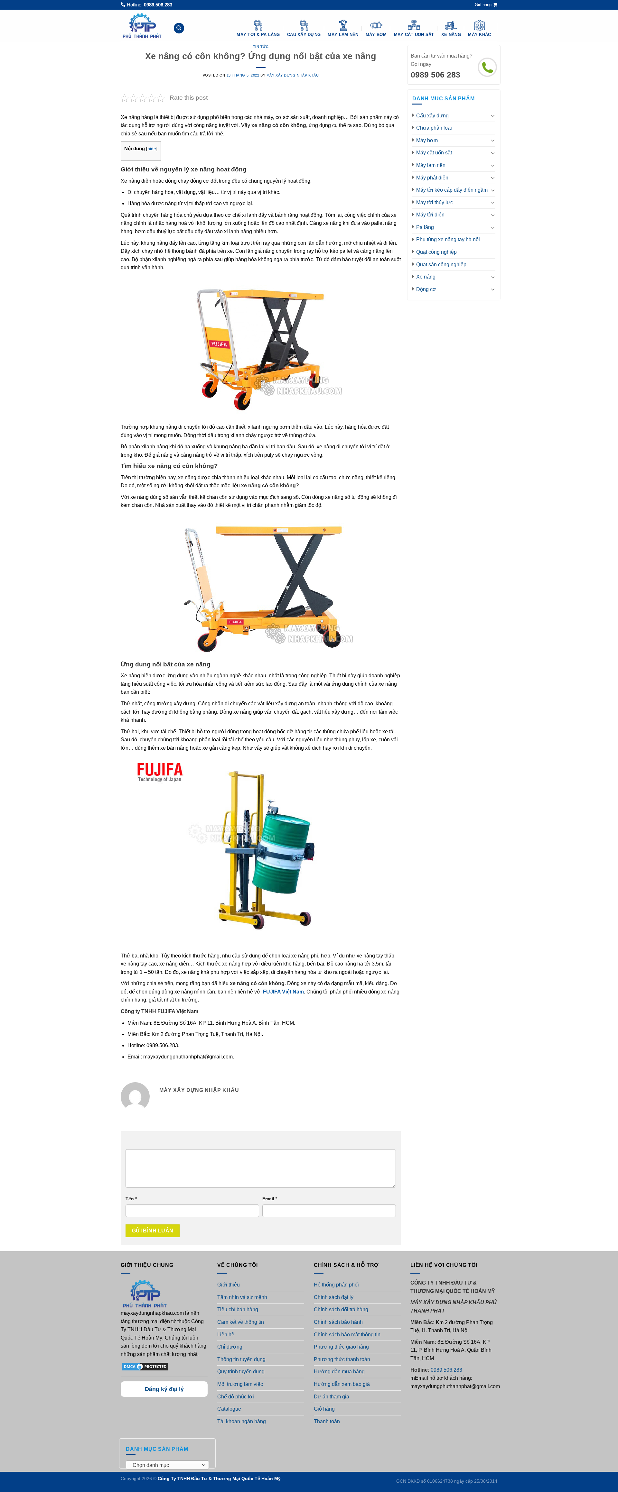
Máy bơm (376, 34)
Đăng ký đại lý (164, 1389)
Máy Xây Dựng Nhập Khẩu (293, 75)
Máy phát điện (432, 177)
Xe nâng (451, 34)
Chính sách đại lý (333, 1297)
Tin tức (261, 47)
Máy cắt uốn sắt (414, 34)
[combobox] (167, 1464)
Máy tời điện (430, 214)
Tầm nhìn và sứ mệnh (242, 1297)
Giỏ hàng (324, 1409)
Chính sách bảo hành (338, 1322)
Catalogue (229, 1409)
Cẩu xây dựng (304, 34)
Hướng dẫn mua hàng (339, 1371)
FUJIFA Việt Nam (283, 991)
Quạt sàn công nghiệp (441, 264)
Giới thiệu (228, 1284)
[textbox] (166, 1465)
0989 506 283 (435, 74)
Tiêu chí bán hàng (237, 1309)
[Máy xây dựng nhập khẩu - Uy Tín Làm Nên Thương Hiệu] (142, 25)
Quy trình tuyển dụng (241, 1371)
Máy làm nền (343, 34)
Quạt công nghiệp (436, 252)
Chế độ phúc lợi (235, 1396)
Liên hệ (225, 1334)
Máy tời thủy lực (434, 202)
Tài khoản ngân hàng (241, 1421)
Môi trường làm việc (240, 1384)
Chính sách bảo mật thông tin (347, 1334)
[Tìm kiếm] (179, 28)
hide (151, 148)
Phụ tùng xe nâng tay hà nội (448, 239)
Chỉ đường (229, 1347)
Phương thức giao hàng (341, 1347)
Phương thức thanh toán (342, 1359)
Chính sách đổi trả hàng (341, 1309)
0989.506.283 (158, 4)
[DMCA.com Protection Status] (145, 1366)
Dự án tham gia (331, 1396)
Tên (131, 1198)
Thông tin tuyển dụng (241, 1359)
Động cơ (426, 289)
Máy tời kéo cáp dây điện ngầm (452, 190)
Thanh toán (327, 1421)
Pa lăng (425, 227)
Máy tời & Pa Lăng (258, 34)
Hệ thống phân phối (336, 1284)
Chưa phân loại (434, 128)
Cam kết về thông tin (240, 1322)
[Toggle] (492, 115)
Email (269, 1198)
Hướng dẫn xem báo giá (342, 1384)
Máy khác (479, 34)
